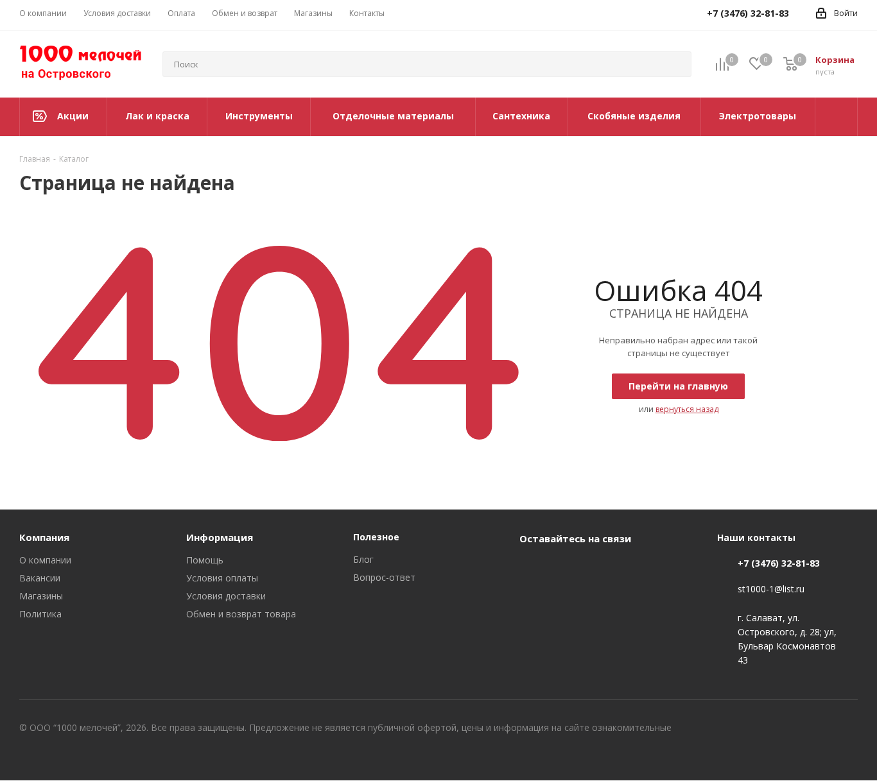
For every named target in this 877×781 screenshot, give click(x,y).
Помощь (204, 560)
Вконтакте (532, 568)
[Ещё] (836, 117)
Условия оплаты (222, 578)
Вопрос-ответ (384, 577)
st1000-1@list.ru (771, 589)
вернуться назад (687, 409)
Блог (363, 559)
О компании (45, 560)
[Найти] (676, 64)
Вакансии (39, 578)
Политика (40, 614)
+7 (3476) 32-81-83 (779, 563)
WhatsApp (564, 568)
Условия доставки (226, 596)
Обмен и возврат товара (241, 614)
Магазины (41, 596)
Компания (44, 537)
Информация (219, 537)
